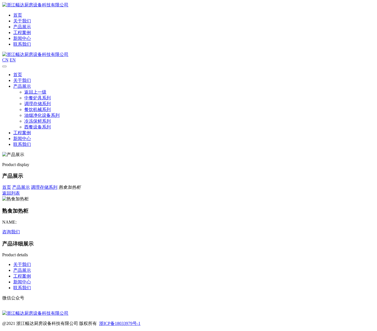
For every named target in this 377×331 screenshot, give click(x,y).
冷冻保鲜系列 (37, 121)
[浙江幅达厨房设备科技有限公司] (35, 4)
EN (13, 60)
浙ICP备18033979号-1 (119, 323)
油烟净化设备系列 (42, 115)
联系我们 (22, 44)
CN (5, 60)
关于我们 (22, 21)
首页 (17, 15)
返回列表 (11, 193)
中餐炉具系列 (37, 97)
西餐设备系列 (37, 127)
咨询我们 (11, 231)
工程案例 (22, 32)
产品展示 (22, 26)
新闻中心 (22, 38)
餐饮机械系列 (37, 109)
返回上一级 (35, 92)
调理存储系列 (37, 103)
